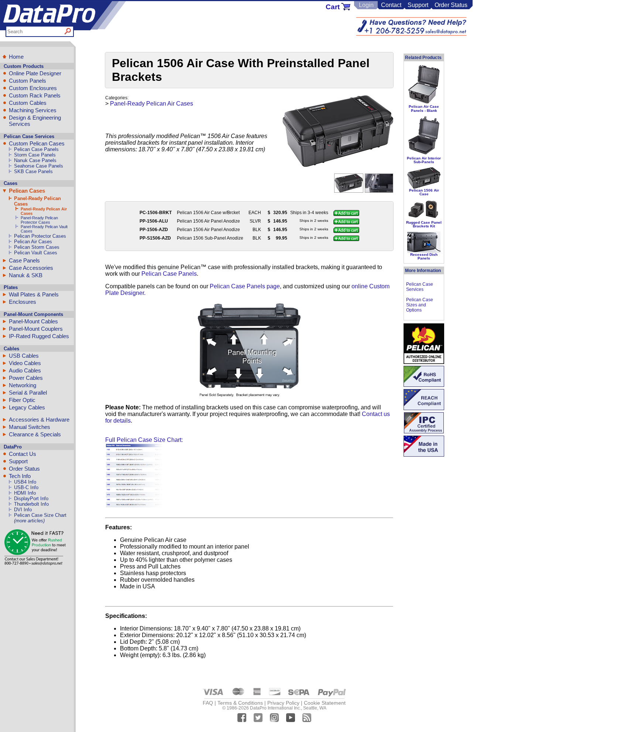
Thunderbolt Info (31, 504)
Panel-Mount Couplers (36, 329)
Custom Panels (27, 81)
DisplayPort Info (31, 498)
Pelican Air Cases (33, 241)
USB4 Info (25, 482)
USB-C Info (26, 487)
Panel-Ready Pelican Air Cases (151, 103)
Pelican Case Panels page (245, 286)
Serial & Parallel (28, 392)
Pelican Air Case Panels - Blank (424, 108)
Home (16, 57)
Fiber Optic (22, 400)
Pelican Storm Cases (36, 247)
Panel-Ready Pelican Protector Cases (39, 220)
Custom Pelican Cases (37, 143)
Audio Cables (25, 370)
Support (418, 5)
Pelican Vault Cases (35, 252)
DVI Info (23, 509)
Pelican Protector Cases (40, 236)
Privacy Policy (283, 703)
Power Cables (26, 378)
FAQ (208, 703)
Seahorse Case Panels (38, 166)
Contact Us (22, 454)
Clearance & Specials (35, 434)
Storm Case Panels (35, 155)
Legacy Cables (27, 407)
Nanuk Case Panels (35, 160)
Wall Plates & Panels (34, 294)
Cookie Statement (325, 703)
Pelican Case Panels (36, 149)
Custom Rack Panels (35, 95)
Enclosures (22, 302)
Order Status (451, 5)
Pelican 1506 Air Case (424, 192)
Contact (391, 5)
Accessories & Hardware (39, 419)
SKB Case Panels (33, 171)
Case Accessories (31, 268)
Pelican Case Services (419, 287)
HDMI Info (25, 493)
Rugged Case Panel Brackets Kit (424, 224)
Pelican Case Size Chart (40, 515)
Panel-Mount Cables (33, 321)
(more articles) (29, 520)
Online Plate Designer (35, 73)
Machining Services (32, 110)
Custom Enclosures (33, 88)
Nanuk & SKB (25, 275)
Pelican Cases (27, 191)
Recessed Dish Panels (424, 256)
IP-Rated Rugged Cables (39, 336)
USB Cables (24, 356)
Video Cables (25, 363)
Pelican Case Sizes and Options (419, 305)
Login (366, 5)
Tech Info (20, 476)
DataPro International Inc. (275, 708)
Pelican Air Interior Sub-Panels (424, 160)
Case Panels (24, 260)
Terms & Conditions (240, 703)
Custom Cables (28, 103)
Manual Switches (29, 427)
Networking (22, 385)
